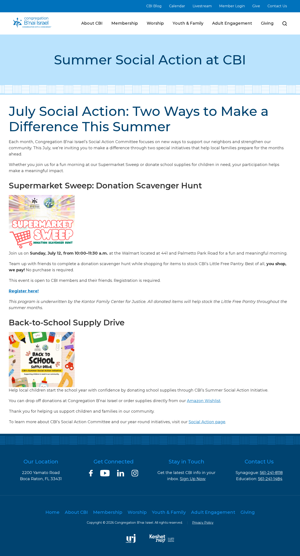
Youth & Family (188, 23)
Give (256, 6)
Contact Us (277, 6)
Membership (124, 23)
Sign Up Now (193, 478)
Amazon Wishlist (203, 400)
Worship (155, 23)
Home (52, 512)
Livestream (202, 6)
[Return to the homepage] (32, 22)
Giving (267, 23)
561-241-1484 (270, 478)
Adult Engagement (232, 23)
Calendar (177, 6)
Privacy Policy (202, 523)
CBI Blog (154, 6)
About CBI (92, 23)
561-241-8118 (271, 472)
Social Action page (207, 421)
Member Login (232, 6)
